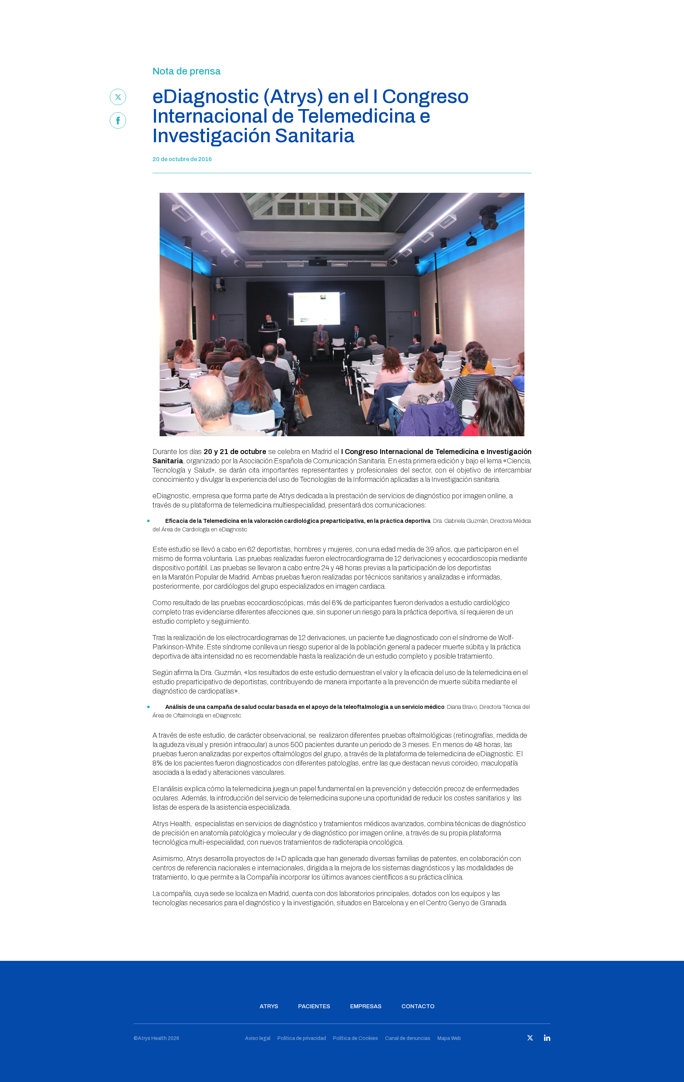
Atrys (269, 1006)
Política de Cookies (355, 1038)
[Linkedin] (547, 1039)
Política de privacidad (302, 1038)
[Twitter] (118, 97)
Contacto (418, 1006)
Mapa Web (449, 1038)
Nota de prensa (186, 71)
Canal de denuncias (407, 1038)
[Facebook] (118, 120)
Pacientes (314, 1006)
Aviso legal (257, 1038)
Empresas (366, 1006)
